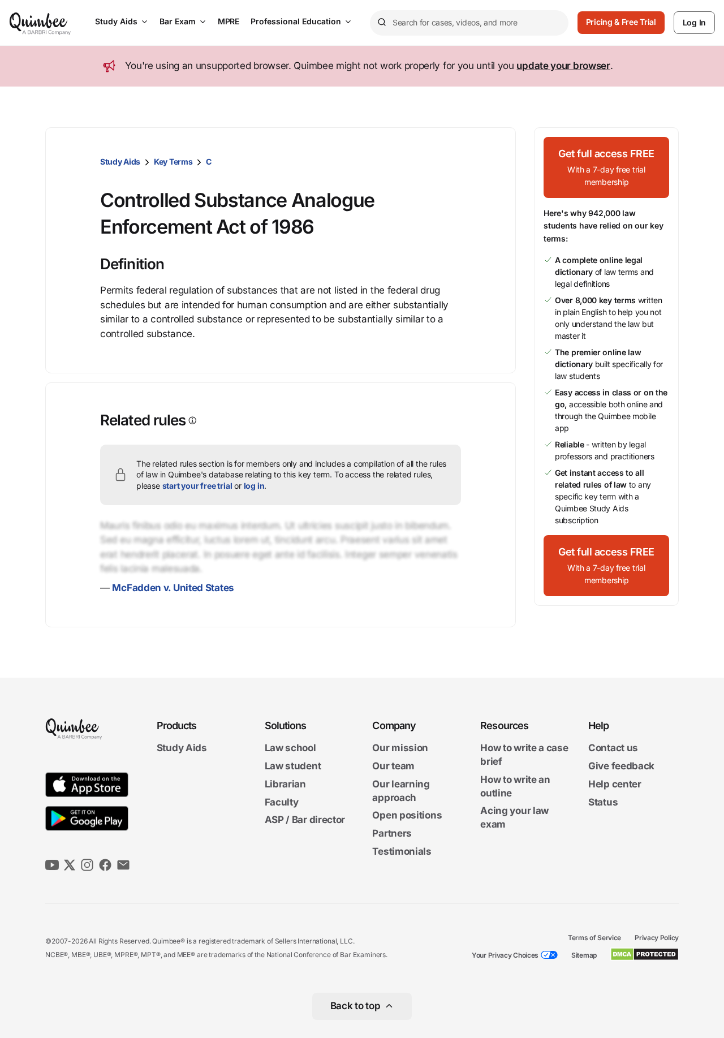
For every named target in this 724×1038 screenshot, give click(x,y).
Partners (392, 833)
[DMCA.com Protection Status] (644, 954)
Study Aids (116, 21)
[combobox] (469, 23)
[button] (606, 167)
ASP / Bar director (305, 820)
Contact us (613, 748)
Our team (393, 766)
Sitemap (584, 955)
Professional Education (296, 21)
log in (254, 485)
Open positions (407, 815)
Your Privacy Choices (505, 955)
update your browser (563, 65)
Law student (293, 766)
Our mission (400, 748)
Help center (614, 784)
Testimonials (401, 851)
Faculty (282, 802)
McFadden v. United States (173, 587)
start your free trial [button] (197, 485)
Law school (290, 748)
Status (603, 802)
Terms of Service (594, 937)
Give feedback (621, 766)
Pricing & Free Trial (621, 22)
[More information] (191, 420)
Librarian (285, 784)
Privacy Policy (657, 937)
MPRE (228, 21)
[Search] (381, 22)
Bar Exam (178, 21)
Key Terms (173, 161)
